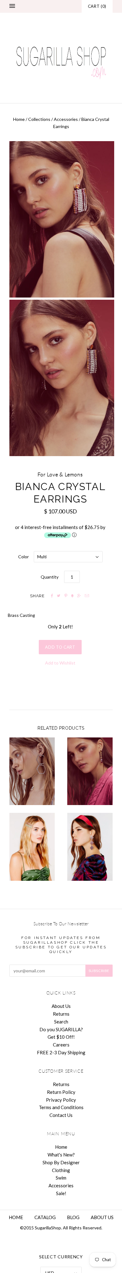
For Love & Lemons (60, 474)
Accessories (66, 119)
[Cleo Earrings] (90, 771)
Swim (61, 1177)
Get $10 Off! (61, 1037)
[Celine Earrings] (32, 771)
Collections (39, 119)
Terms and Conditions (61, 1107)
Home (19, 119)
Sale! (61, 1193)
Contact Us (61, 1115)
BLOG (73, 1217)
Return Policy (61, 1092)
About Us (61, 1006)
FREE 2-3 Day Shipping (61, 1052)
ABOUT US (102, 1217)
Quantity (49, 576)
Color (23, 556)
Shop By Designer (61, 1162)
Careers (61, 1044)
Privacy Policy (61, 1100)
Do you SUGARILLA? (61, 1029)
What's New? (61, 1154)
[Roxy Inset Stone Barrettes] (32, 847)
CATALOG (45, 1217)
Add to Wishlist (60, 662)
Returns (61, 1014)
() (97, 6)
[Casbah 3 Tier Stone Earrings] (90, 847)
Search (61, 1021)
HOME (16, 1217)
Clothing (61, 1170)
